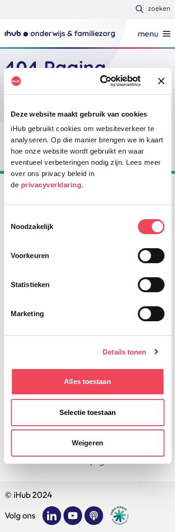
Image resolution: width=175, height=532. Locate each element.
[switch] (151, 255)
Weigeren (87, 443)
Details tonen (124, 352)
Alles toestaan (87, 381)
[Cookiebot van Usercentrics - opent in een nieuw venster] (104, 81)
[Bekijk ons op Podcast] (93, 515)
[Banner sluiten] (161, 81)
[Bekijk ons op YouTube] (72, 515)
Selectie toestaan (87, 412)
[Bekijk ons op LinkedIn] (51, 515)
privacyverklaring (51, 185)
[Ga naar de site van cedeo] (119, 515)
